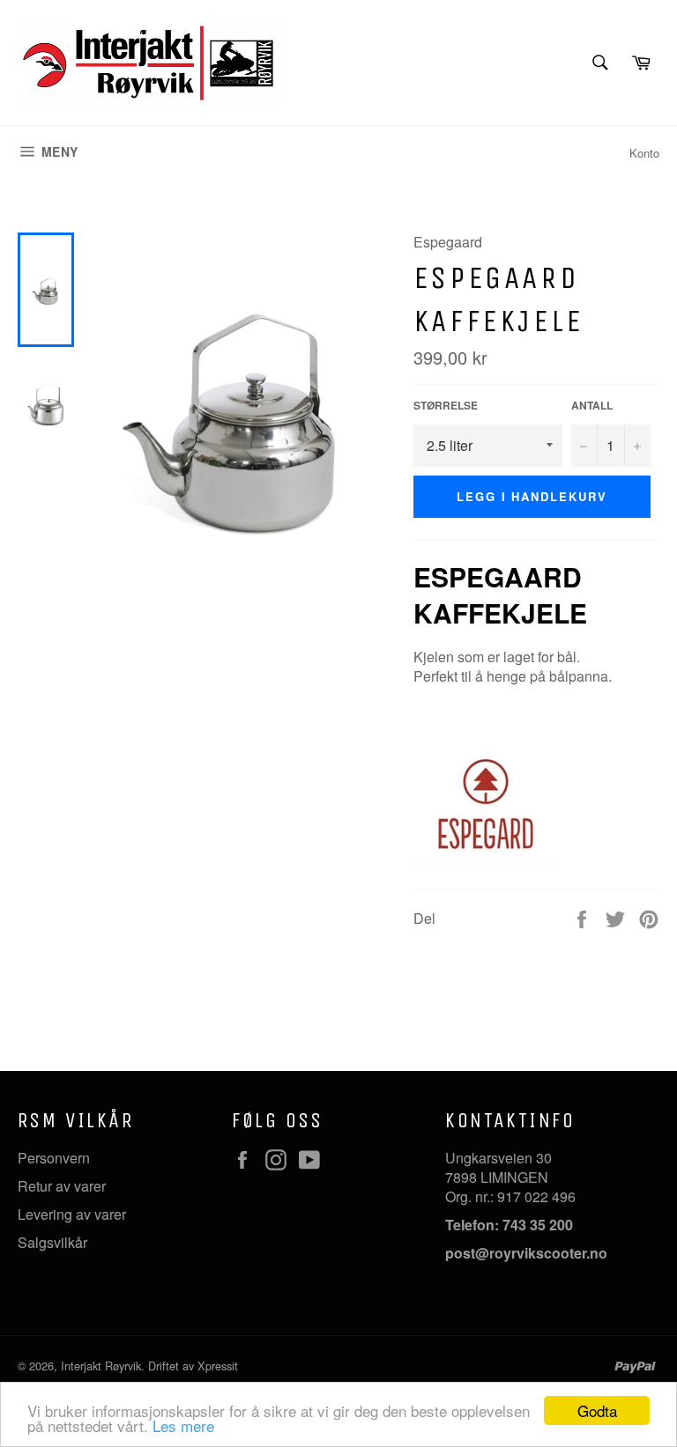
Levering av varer (72, 1214)
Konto (644, 152)
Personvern (54, 1158)
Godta (597, 1410)
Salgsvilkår (52, 1242)
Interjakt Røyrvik (101, 1365)
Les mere (183, 1425)
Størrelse (445, 405)
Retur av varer (62, 1186)
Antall (592, 405)
